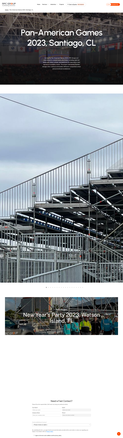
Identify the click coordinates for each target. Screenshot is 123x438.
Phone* (64, 412)
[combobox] (61, 424)
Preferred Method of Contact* (39, 422)
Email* (63, 407)
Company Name (36, 412)
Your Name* (35, 407)
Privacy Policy (49, 431)
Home (6, 10)
